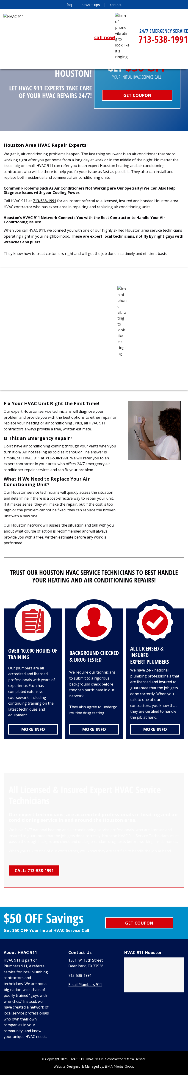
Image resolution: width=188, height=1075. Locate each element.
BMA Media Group (119, 1066)
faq (69, 4)
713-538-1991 (44, 200)
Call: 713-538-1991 (34, 870)
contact (116, 4)
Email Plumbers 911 (85, 984)
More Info (33, 729)
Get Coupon (137, 95)
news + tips (91, 4)
